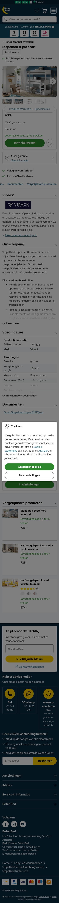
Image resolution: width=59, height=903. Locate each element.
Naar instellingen (29, 475)
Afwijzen (43, 450)
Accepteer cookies (29, 466)
